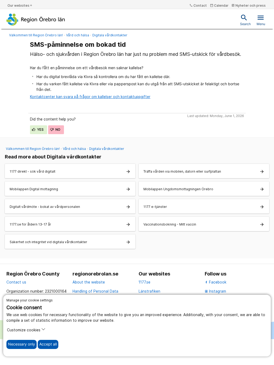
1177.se (144, 282)
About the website (89, 282)
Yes (40, 129)
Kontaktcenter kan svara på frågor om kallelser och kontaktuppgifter (90, 97)
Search (245, 20)
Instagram (215, 291)
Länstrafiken (149, 291)
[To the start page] (35, 19)
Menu (261, 20)
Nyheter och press (248, 5)
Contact (198, 5)
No (57, 129)
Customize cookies (23, 330)
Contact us (16, 282)
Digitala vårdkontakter (109, 35)
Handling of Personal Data (95, 291)
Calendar (219, 5)
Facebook (217, 282)
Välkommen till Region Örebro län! (36, 35)
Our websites (20, 5)
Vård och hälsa (77, 35)
